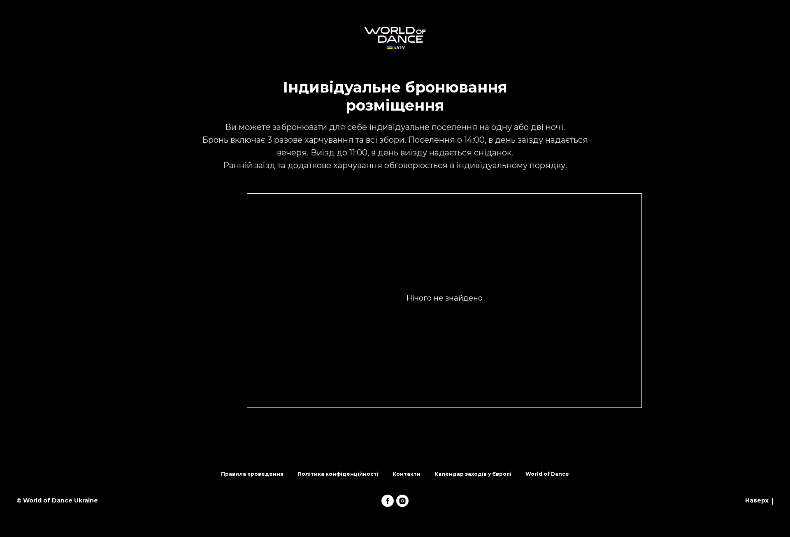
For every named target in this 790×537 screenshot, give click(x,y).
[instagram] (402, 501)
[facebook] (387, 501)
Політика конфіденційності (338, 474)
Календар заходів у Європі (472, 474)
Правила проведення (252, 474)
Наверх (757, 500)
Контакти (407, 474)
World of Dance (547, 474)
